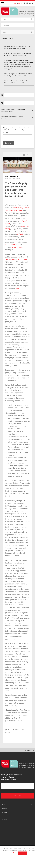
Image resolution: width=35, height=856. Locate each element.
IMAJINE (20, 234)
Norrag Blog (9, 180)
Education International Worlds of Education (12, 118)
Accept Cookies (22, 853)
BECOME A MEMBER (17, 795)
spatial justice (10, 244)
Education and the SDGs (13, 176)
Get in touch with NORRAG (17, 786)
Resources (4, 808)
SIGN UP (20, 3)
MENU (3, 3)
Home (3, 804)
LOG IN (14, 3)
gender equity (17, 247)
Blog (3, 823)
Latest (3, 827)
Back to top (30, 750)
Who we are (4, 812)
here (14, 853)
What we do (4, 819)
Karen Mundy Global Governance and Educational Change (13, 111)
